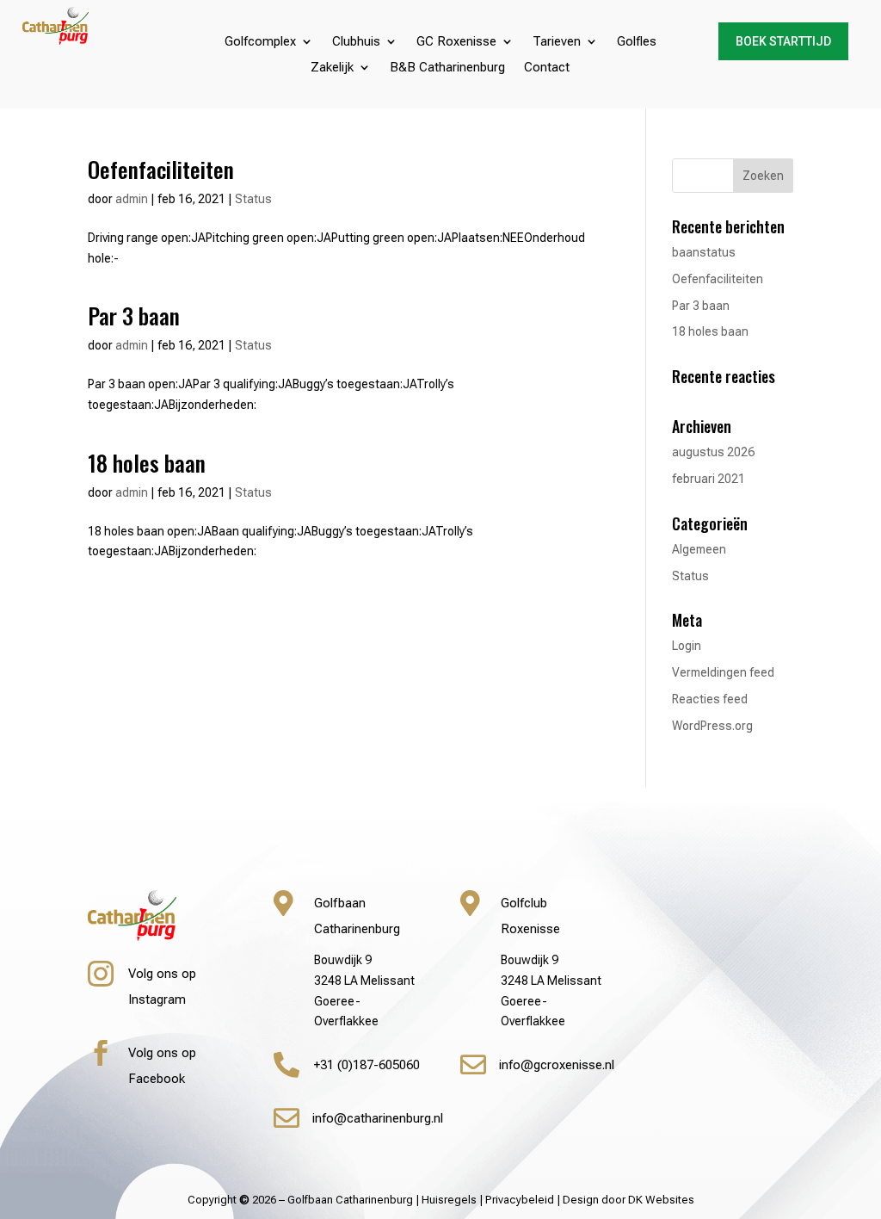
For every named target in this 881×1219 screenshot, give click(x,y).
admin (131, 199)
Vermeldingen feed (723, 672)
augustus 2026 (713, 452)
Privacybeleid (519, 1199)
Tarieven (557, 42)
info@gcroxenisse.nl (556, 1065)
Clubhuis (356, 42)
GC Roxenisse (456, 42)
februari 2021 (708, 479)
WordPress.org (712, 726)
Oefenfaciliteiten (161, 169)
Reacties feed (710, 699)
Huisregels (449, 1199)
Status (253, 199)
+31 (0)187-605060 (367, 1065)
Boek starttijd (783, 41)
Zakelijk (332, 68)
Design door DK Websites (628, 1199)
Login (686, 646)
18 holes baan (147, 463)
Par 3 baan (134, 315)
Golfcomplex (260, 42)
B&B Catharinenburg (447, 68)
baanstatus (704, 252)
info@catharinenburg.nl (377, 1118)
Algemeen (699, 549)
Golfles (636, 42)
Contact (547, 68)
